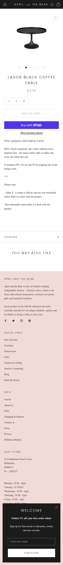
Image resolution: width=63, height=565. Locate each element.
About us (8, 405)
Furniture (8, 345)
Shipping (11, 237)
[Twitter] (13, 320)
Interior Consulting (13, 368)
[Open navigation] (5, 4)
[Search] (52, 4)
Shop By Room (11, 380)
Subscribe (31, 552)
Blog (6, 374)
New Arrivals (10, 340)
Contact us (9, 422)
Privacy (8, 434)
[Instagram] (21, 320)
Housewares (10, 351)
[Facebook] (5, 320)
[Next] (43, 67)
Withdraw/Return (12, 439)
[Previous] (19, 67)
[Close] (56, 507)
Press (6, 428)
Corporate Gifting (13, 363)
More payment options (31, 132)
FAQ (6, 411)
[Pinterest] (29, 320)
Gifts (6, 357)
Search (7, 399)
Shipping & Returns (14, 416)
